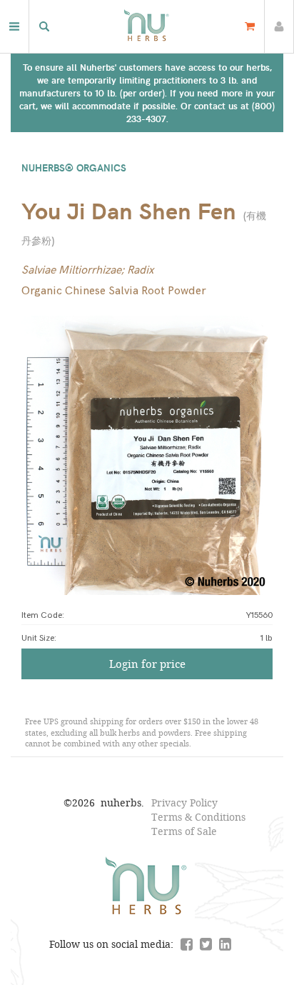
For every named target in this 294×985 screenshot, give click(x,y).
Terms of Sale (184, 831)
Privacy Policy (184, 802)
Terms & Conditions (198, 817)
